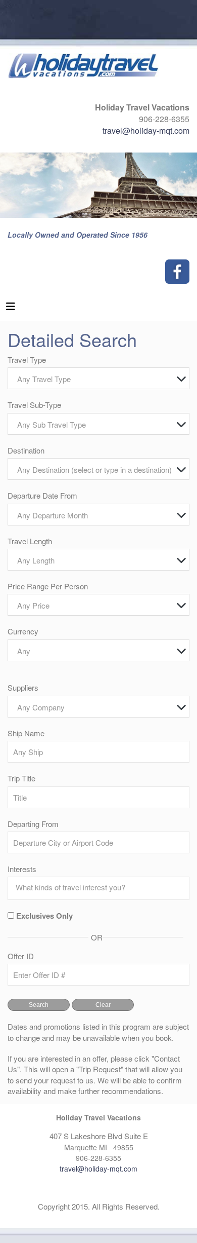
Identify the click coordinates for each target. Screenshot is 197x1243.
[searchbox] (101, 887)
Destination (26, 450)
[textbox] (101, 379)
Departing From (33, 823)
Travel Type (27, 359)
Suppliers (23, 687)
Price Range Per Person (48, 586)
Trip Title (21, 778)
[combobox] (98, 378)
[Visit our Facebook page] (177, 271)
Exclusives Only (44, 916)
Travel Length (30, 541)
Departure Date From (42, 495)
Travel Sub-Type (34, 404)
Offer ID (21, 956)
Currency (23, 631)
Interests (22, 868)
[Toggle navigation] (11, 308)
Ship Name (26, 733)
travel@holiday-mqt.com (146, 130)
